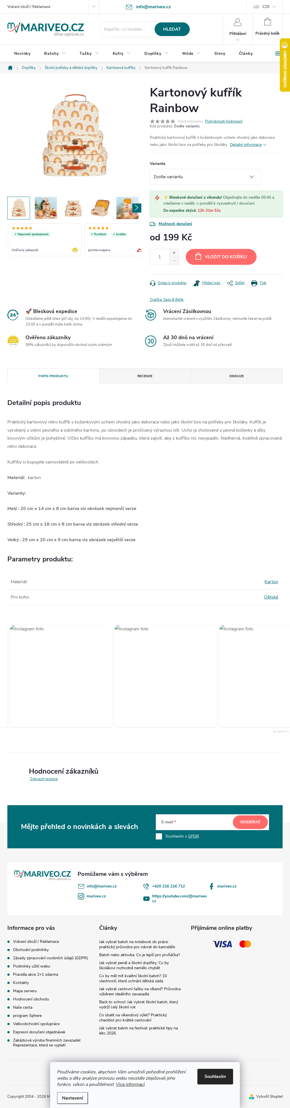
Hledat (172, 29)
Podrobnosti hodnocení (223, 121)
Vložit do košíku (226, 257)
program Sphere (27, 1015)
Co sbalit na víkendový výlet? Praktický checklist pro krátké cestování (133, 1017)
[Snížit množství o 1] (174, 261)
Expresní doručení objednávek (39, 1032)
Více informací (130, 1084)
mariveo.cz (226, 886)
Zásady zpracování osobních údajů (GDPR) (50, 958)
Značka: (167, 299)
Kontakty (21, 982)
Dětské (271, 597)
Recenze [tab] (144, 376)
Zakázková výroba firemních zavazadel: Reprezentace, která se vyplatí (47, 1043)
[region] (74, 240)
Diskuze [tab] (236, 376)
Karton (271, 582)
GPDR (193, 836)
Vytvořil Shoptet (269, 1096)
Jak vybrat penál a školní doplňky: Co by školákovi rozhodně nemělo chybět (134, 965)
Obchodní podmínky (31, 949)
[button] (52, 676)
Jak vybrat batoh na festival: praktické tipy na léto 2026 (138, 1030)
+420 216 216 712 (168, 886)
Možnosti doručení (175, 223)
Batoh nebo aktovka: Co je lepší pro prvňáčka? (139, 955)
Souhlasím (215, 1076)
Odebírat (250, 822)
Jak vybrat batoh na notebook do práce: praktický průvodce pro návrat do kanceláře (137, 944)
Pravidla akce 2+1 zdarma (35, 974)
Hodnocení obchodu (31, 999)
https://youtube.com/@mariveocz (179, 898)
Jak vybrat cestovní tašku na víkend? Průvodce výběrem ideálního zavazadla (140, 991)
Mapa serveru (25, 991)
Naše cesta (22, 1007)
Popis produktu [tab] (53, 376)
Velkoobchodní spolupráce (36, 1024)
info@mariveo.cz (102, 886)
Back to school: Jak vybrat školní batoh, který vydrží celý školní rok (138, 1004)
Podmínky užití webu (31, 966)
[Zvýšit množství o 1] (174, 253)
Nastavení (72, 1098)
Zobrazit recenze (44, 779)
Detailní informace (246, 144)
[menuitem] (22, 53)
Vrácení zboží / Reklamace (28, 6)
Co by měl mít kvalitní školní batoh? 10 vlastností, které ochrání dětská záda (133, 978)
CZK (266, 6)
